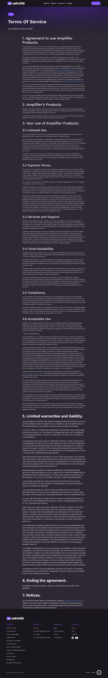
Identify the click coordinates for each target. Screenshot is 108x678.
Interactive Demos (59, 631)
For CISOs (35, 628)
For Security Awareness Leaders (41, 637)
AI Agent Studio (11, 637)
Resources (58, 624)
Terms (93, 672)
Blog (55, 628)
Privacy (88, 672)
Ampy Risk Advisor (11, 631)
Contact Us (75, 634)
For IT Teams (36, 634)
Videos (56, 634)
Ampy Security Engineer (13, 634)
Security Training (11, 656)
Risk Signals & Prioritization (14, 640)
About (73, 628)
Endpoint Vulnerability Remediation (16, 650)
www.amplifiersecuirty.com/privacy (33, 373)
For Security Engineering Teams (41, 631)
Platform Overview (11, 628)
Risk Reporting (10, 659)
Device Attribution (11, 643)
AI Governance (10, 653)
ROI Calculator (58, 637)
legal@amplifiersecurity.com (74, 600)
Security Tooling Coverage (13, 647)
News (73, 631)
